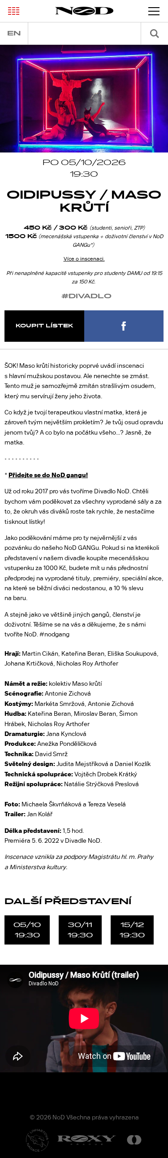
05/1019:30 (27, 930)
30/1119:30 (80, 930)
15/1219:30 (132, 930)
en (14, 33)
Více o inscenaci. (84, 259)
